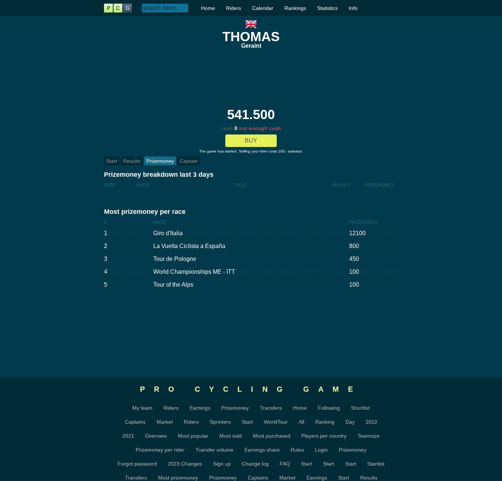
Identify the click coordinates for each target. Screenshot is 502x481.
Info (353, 8)
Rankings (295, 8)
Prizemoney (160, 161)
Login (321, 450)
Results (131, 161)
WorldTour (276, 422)
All (301, 422)
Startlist (375, 464)
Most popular (193, 436)
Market (165, 422)
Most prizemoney (178, 478)
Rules (297, 450)
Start (111, 161)
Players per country (324, 436)
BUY (251, 140)
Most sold (230, 436)
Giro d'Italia (168, 233)
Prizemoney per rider (160, 450)
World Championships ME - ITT (194, 272)
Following (329, 408)
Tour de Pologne (174, 259)
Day (350, 422)
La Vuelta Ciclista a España (189, 246)
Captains (135, 422)
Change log (255, 464)
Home (208, 8)
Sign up (222, 464)
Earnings (200, 408)
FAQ (285, 464)
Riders (233, 8)
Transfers (271, 408)
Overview (156, 436)
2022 (371, 422)
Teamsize (369, 436)
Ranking (324, 422)
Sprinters (220, 422)
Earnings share (262, 450)
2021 (128, 436)
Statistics (327, 8)
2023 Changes (185, 464)
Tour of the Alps (173, 284)
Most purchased (271, 436)
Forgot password (137, 464)
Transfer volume (214, 450)
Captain (189, 161)
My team (142, 408)
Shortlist (360, 408)
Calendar (262, 8)
